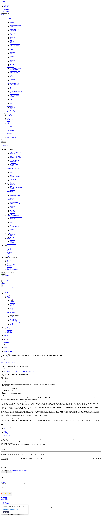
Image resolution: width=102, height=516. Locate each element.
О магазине (9, 330)
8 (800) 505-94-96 (5, 11)
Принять (6, 512)
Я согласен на (14, 470)
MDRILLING (7, 427)
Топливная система (14, 27)
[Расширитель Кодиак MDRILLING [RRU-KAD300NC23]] (19, 371)
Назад (8, 295)
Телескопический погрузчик (11, 429)
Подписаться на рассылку (4, 497)
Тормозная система (14, 29)
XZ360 (5, 432)
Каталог (9, 296)
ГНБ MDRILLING (8, 435)
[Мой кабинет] (1, 289)
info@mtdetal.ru (6, 356)
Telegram (7, 359)
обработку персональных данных (18, 470)
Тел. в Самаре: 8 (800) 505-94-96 (5, 503)
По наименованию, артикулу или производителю (12, 514)
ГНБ (5, 428)
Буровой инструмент (9, 433)
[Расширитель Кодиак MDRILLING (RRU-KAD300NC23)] (19, 369)
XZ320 (5, 431)
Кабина (11, 38)
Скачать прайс (4, 499)
